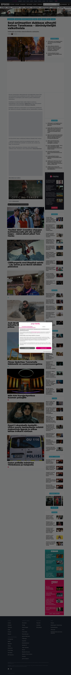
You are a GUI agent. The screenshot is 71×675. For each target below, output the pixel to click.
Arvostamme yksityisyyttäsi (27, 326)
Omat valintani (27, 348)
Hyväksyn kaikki (44, 348)
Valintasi (43, 326)
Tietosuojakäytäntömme (47, 351)
